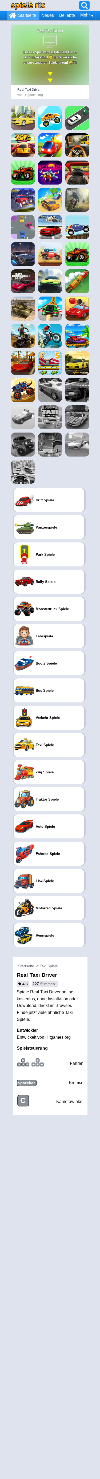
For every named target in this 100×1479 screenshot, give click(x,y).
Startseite (27, 15)
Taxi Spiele (49, 966)
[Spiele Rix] (28, 5)
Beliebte (67, 15)
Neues (47, 15)
